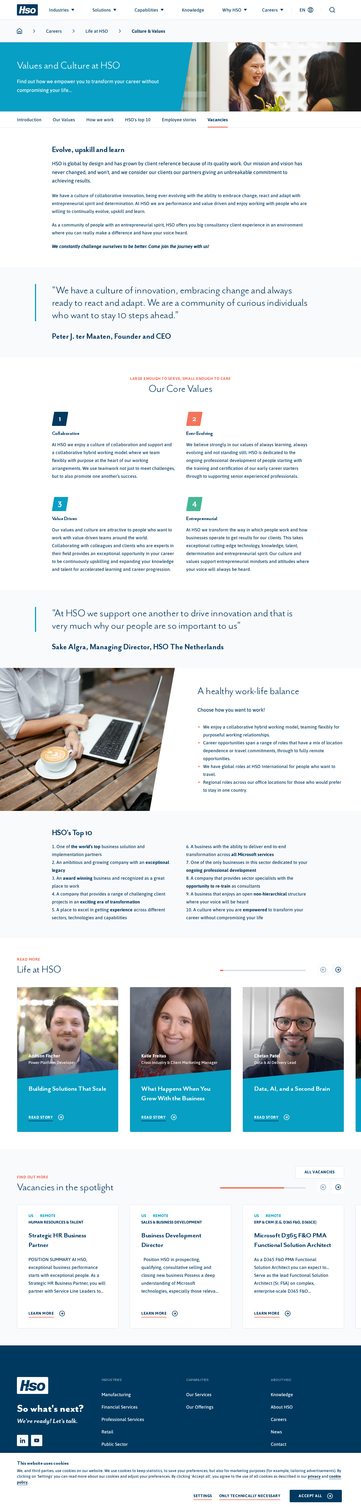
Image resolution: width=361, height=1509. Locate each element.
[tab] (29, 120)
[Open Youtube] (36, 1440)
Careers (54, 31)
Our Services (199, 1394)
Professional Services (123, 1419)
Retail (107, 1431)
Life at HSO (96, 31)
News (276, 1431)
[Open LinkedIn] (22, 1440)
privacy (314, 1476)
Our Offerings (199, 1406)
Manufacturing (116, 1394)
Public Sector (115, 1444)
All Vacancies (320, 1172)
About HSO (282, 1406)
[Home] (27, 10)
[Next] (338, 970)
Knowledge (282, 1394)
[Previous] (323, 970)
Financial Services (120, 1406)
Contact (278, 1444)
